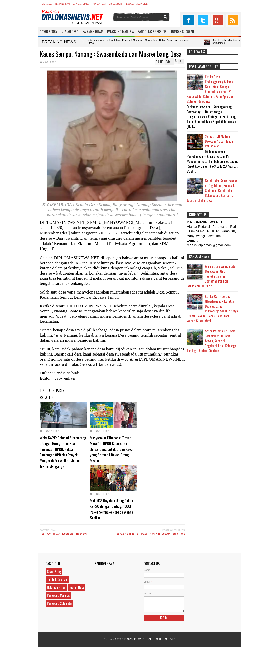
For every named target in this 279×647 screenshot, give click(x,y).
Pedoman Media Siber (137, 4)
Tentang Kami (62, 4)
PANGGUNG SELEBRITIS (152, 31)
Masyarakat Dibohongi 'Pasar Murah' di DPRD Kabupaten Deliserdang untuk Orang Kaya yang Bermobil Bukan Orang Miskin (111, 449)
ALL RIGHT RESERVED (161, 639)
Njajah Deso (76, 587)
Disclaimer (115, 4)
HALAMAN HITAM (92, 31)
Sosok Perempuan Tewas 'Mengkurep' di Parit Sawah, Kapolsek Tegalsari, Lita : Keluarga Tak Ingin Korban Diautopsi (211, 341)
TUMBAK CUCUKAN (182, 31)
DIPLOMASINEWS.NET (134, 639)
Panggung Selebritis (59, 603)
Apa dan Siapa (81, 4)
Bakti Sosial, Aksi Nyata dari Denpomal (64, 534)
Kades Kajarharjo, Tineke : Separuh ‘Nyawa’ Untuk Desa (150, 534)
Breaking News (59, 42)
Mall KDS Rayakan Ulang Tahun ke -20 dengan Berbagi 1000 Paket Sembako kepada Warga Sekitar (111, 508)
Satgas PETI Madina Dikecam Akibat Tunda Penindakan (219, 141)
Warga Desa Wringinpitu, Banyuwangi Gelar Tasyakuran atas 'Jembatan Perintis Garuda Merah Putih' (211, 276)
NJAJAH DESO (69, 31)
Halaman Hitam (56, 587)
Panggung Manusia (58, 595)
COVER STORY (48, 31)
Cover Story (49, 61)
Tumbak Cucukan (57, 579)
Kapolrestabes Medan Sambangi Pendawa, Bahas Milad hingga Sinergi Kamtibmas (216, 41)
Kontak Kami (99, 4)
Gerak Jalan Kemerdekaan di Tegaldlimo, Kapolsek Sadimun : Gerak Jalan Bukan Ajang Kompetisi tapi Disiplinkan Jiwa (97, 41)
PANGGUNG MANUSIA (120, 31)
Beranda (47, 4)
